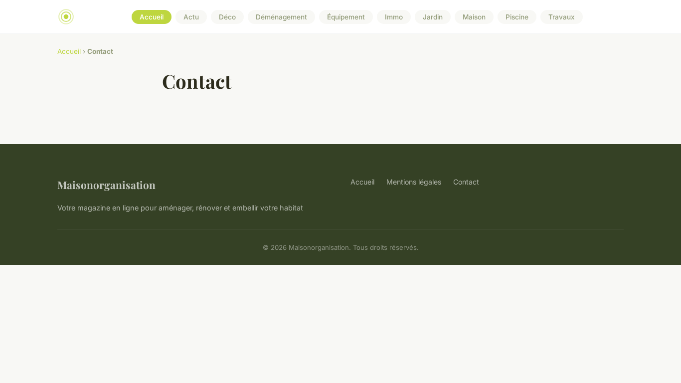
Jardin (433, 17)
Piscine (517, 17)
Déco (227, 17)
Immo (394, 17)
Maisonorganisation (106, 185)
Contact (466, 182)
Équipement (346, 17)
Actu (191, 17)
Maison (474, 17)
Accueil (152, 17)
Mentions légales (413, 182)
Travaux (561, 17)
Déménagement (281, 17)
